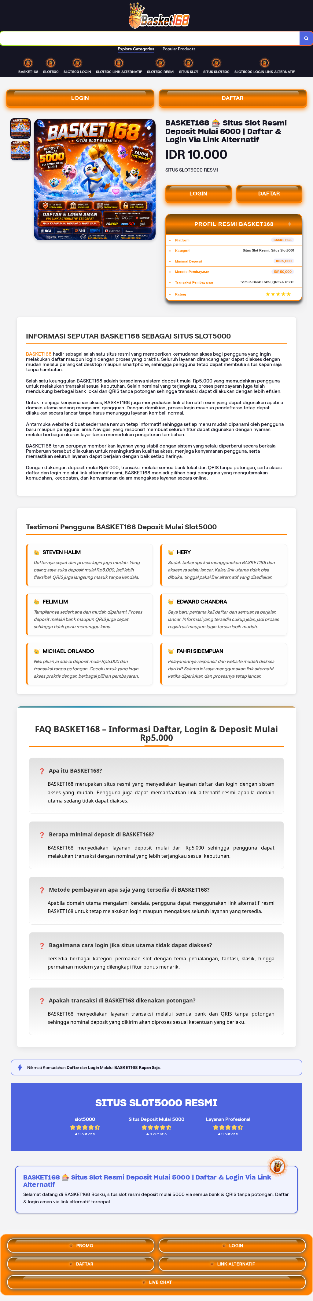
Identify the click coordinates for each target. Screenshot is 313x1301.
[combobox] (150, 38)
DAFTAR (233, 98)
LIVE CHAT (160, 1281)
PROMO (85, 1245)
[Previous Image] (39, 180)
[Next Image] (151, 180)
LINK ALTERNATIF (236, 1263)
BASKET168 (39, 354)
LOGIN (80, 98)
